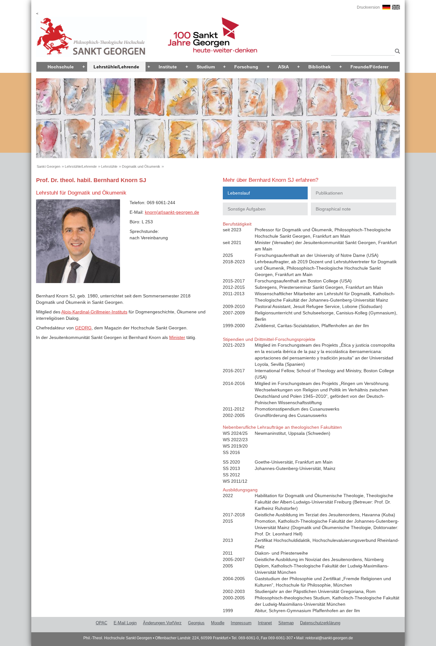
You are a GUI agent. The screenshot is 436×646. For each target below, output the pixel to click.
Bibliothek (319, 66)
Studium (206, 66)
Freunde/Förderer (369, 66)
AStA (283, 66)
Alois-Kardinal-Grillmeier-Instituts (94, 311)
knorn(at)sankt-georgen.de (172, 212)
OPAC (101, 622)
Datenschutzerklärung (320, 622)
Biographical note (333, 208)
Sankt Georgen (48, 166)
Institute (168, 66)
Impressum (241, 622)
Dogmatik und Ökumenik (141, 166)
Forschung (246, 66)
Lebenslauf (239, 193)
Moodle (217, 622)
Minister (177, 337)
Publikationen (329, 193)
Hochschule (61, 66)
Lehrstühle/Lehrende (116, 66)
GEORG (83, 327)
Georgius (196, 622)
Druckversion (368, 7)
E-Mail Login (125, 622)
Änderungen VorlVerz (162, 622)
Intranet (265, 622)
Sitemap (286, 622)
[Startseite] (91, 36)
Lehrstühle (109, 166)
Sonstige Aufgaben (247, 208)
